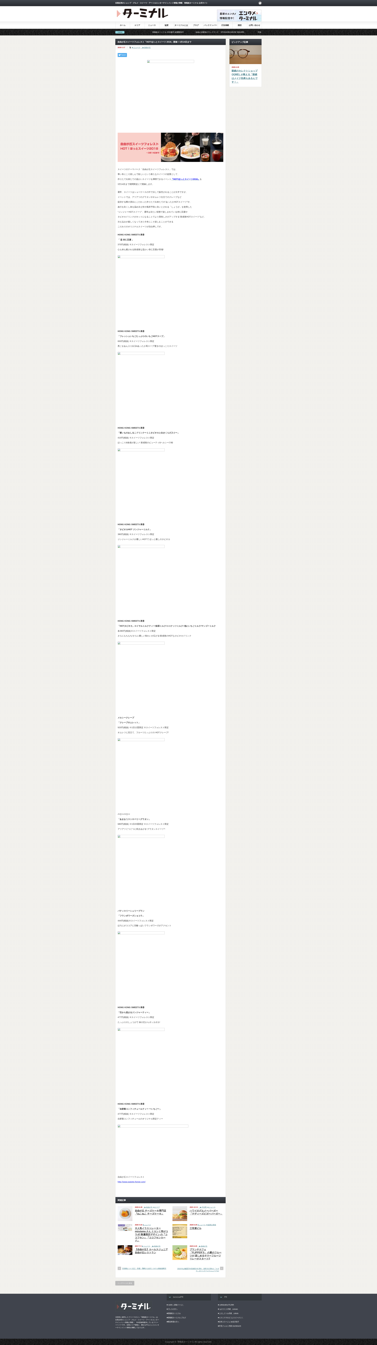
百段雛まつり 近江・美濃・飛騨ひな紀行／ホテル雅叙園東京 (144, 1268)
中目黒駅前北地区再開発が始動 (217, 32)
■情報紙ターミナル (174, 1313)
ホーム (123, 25)
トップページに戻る (125, 1283)
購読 (240, 25)
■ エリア (156, 1207)
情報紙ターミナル (185, 1342)
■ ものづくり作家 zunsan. (228, 1309)
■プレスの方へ (172, 1309)
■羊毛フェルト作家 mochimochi (229, 1326)
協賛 (166, 25)
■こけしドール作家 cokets (228, 1313)
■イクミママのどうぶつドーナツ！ (230, 1317)
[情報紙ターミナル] (143, 19)
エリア (137, 25)
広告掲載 (225, 25)
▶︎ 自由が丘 (146, 47)
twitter (260, 3)
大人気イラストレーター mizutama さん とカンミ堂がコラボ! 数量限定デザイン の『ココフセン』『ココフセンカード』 (151, 1234)
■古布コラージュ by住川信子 (228, 1322)
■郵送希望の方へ (173, 1322)
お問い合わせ (254, 25)
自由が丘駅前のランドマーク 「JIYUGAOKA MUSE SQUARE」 (167, 32)
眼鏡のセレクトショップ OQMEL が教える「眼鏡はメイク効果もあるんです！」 (245, 76)
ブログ (196, 25)
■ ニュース (136, 47)
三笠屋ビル (195, 1228)
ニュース (152, 25)
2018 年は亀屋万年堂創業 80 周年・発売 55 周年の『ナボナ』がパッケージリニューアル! (198, 1270)
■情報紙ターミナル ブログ (176, 1317)
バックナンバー (210, 25)
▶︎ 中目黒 (203, 1207)
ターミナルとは (181, 25)
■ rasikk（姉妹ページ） (175, 1305)
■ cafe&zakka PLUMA (226, 1305)
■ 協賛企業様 (211, 1225)
